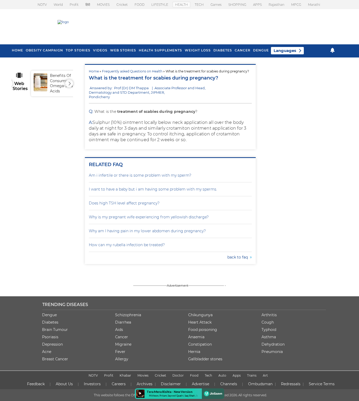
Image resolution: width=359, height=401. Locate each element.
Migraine (123, 344)
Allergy (121, 359)
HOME (17, 50)
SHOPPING (237, 5)
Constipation (200, 344)
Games (216, 5)
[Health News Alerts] (332, 50)
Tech (208, 375)
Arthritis (269, 315)
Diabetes (50, 322)
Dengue (261, 50)
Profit (74, 5)
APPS (257, 5)
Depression (52, 344)
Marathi (314, 5)
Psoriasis (50, 337)
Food (194, 375)
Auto (222, 375)
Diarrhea (123, 322)
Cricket (122, 5)
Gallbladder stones (205, 359)
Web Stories (123, 50)
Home (94, 71)
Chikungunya (200, 315)
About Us (64, 384)
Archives (144, 384)
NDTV (42, 5)
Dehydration (273, 344)
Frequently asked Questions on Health (132, 71)
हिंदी (87, 5)
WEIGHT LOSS (198, 50)
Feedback (36, 384)
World (58, 5)
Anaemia (196, 337)
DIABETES (222, 50)
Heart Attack (200, 322)
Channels (228, 384)
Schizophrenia (128, 315)
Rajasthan (276, 5)
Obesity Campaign (44, 50)
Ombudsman (260, 384)
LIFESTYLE (159, 5)
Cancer (242, 50)
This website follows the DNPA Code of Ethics (129, 395)
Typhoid (268, 329)
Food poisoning (202, 329)
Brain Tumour (55, 329)
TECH (199, 5)
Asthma (268, 337)
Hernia (194, 351)
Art (265, 375)
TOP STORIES (78, 50)
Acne (46, 351)
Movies (142, 375)
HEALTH (181, 5)
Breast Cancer (55, 359)
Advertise (200, 384)
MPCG (296, 5)
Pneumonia (272, 351)
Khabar (125, 375)
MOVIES (103, 5)
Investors (92, 384)
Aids (119, 329)
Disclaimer (171, 384)
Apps (237, 375)
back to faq (238, 257)
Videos (100, 50)
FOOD (140, 5)
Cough (267, 322)
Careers (119, 384)
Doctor (178, 375)
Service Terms (322, 384)
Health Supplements (160, 50)
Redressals (290, 384)
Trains (252, 375)
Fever (120, 351)
